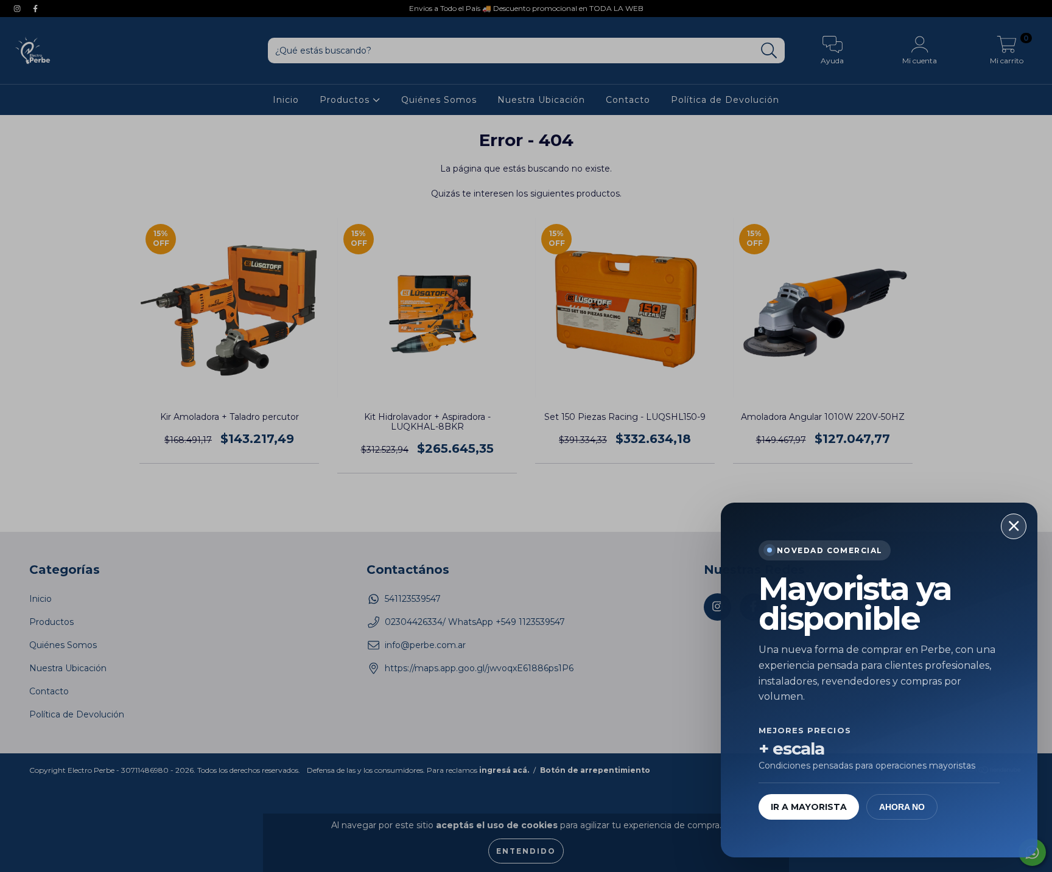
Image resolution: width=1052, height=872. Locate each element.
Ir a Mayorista (809, 806)
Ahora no (902, 807)
